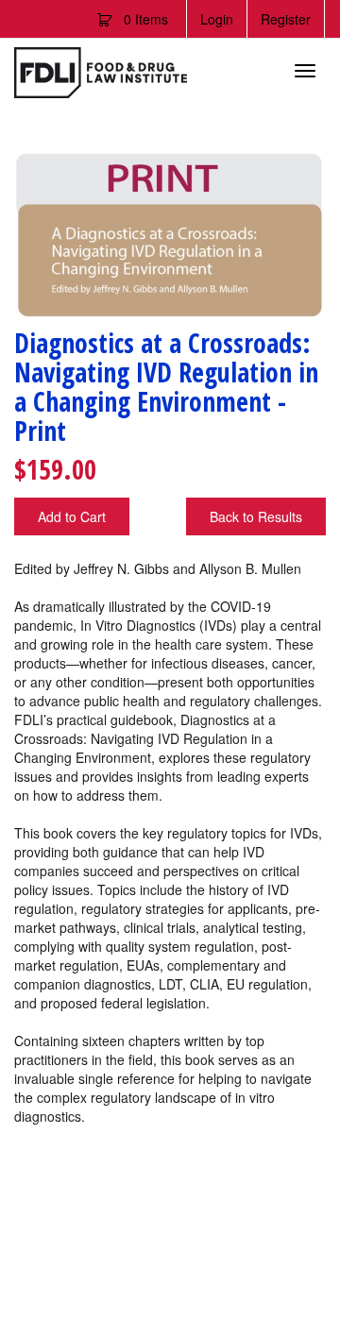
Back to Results (256, 516)
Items (146, 18)
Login (216, 18)
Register (286, 18)
